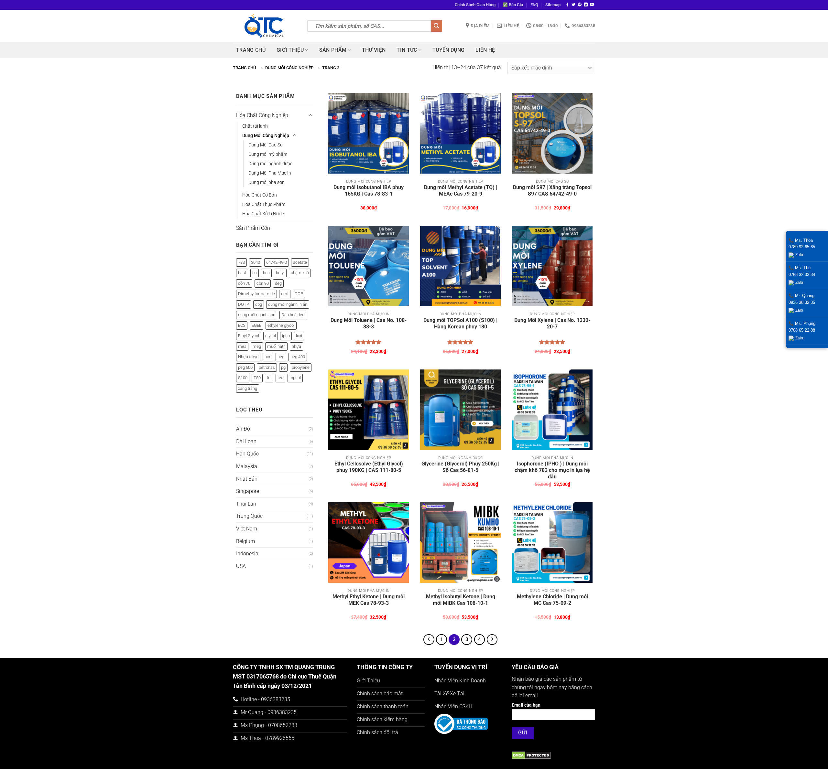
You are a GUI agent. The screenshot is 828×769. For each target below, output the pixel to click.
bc (254, 272)
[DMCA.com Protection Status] (531, 755)
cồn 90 (262, 283)
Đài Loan (246, 441)
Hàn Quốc (247, 454)
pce (268, 356)
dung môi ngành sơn (256, 314)
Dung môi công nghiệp (289, 67)
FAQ (534, 4)
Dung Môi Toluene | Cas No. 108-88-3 (369, 323)
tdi (269, 377)
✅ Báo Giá (513, 4)
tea (280, 377)
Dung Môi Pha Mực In (269, 173)
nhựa (296, 346)
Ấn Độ (243, 429)
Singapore (247, 491)
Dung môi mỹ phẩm (267, 154)
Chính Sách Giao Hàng (475, 4)
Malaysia (246, 466)
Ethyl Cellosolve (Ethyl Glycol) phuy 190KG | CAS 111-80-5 (368, 467)
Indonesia (247, 553)
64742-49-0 (276, 262)
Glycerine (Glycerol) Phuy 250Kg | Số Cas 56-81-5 (460, 467)
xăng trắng (247, 388)
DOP (299, 293)
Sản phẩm (333, 50)
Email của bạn (526, 705)
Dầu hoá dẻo (292, 314)
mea (242, 346)
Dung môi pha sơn (266, 182)
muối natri (276, 346)
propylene (301, 367)
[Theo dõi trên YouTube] (592, 5)
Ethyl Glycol (248, 335)
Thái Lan (246, 504)
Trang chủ (251, 50)
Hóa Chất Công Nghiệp (262, 115)
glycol (270, 335)
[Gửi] (436, 26)
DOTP (243, 304)
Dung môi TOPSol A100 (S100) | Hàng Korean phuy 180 (460, 323)
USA (241, 566)
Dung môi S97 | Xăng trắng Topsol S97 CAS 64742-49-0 (552, 190)
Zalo (799, 254)
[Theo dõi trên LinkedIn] (586, 5)
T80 (257, 377)
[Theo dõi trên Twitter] (573, 5)
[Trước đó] (428, 639)
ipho (286, 335)
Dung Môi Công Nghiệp (265, 135)
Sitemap (553, 4)
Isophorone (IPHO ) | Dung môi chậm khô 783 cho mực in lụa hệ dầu (552, 470)
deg (278, 283)
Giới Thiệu (290, 50)
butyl (280, 272)
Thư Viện (374, 50)
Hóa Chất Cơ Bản (259, 195)
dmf (285, 293)
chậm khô (300, 272)
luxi (299, 335)
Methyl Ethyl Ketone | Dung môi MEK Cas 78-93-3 (368, 599)
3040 (255, 262)
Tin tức (407, 50)
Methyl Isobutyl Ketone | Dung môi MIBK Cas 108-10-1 (460, 599)
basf (242, 272)
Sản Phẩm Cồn (253, 228)
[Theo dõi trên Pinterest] (580, 5)
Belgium (245, 541)
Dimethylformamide (256, 293)
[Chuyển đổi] (310, 115)
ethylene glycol (281, 325)
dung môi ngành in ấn (287, 304)
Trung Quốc (249, 516)
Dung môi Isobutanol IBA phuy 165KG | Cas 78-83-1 (368, 190)
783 (241, 262)
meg (257, 346)
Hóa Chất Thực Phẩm (263, 204)
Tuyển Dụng (448, 50)
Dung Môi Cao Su (265, 145)
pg (283, 367)
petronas (267, 367)
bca (266, 272)
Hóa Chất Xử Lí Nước (263, 214)
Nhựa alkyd (248, 356)
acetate (300, 262)
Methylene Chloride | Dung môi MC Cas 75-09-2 (552, 599)
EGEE (256, 325)
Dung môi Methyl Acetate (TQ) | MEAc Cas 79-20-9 (460, 190)
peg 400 (297, 356)
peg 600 (245, 367)
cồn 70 (244, 283)
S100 (242, 377)
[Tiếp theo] (492, 639)
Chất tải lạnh (255, 126)
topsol (295, 377)
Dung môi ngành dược (270, 163)
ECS (241, 325)
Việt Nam (246, 529)
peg (281, 356)
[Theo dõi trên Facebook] (567, 5)
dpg (258, 304)
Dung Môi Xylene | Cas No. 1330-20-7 (552, 323)
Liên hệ (485, 50)
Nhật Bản (246, 479)
